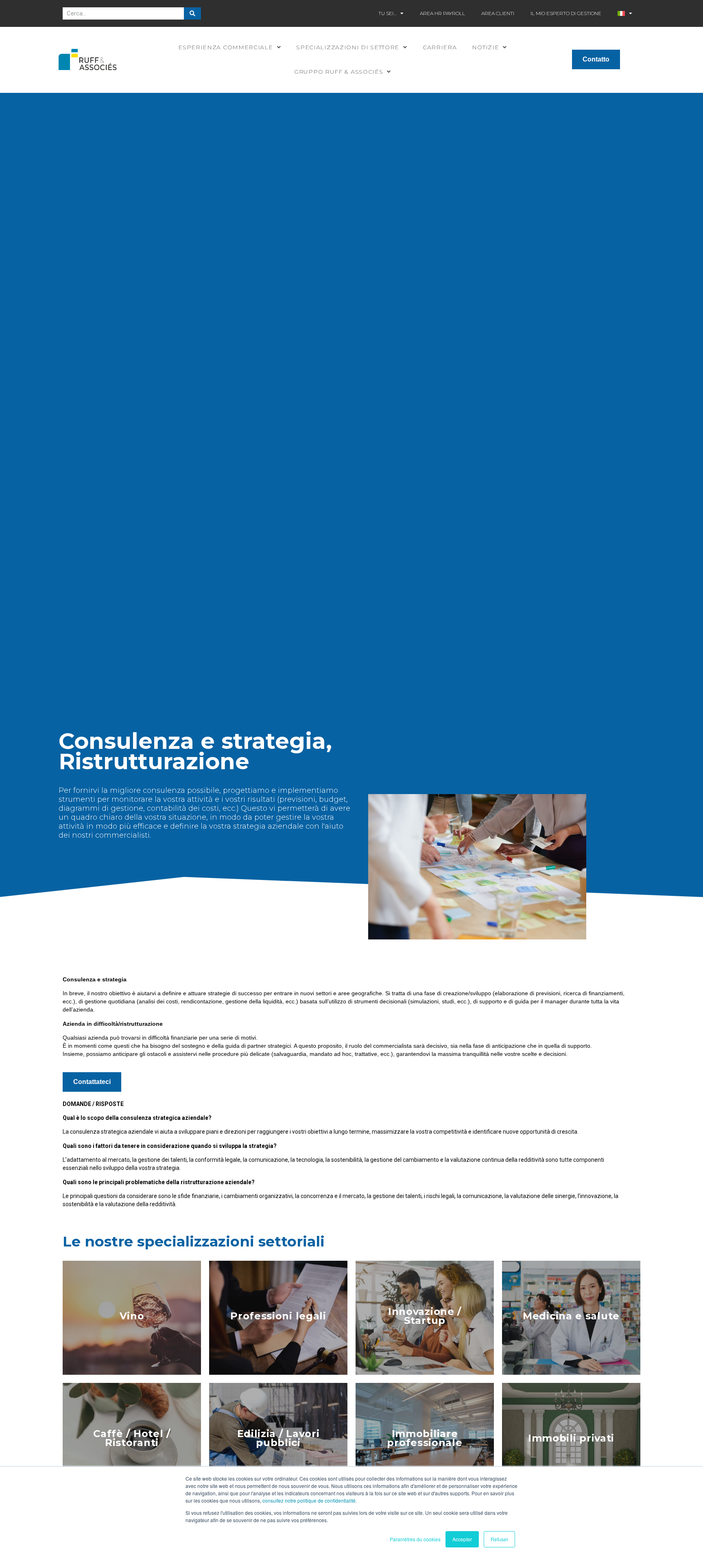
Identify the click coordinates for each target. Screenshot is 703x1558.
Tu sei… (387, 13)
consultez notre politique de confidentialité (309, 1500)
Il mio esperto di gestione (566, 13)
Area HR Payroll (442, 13)
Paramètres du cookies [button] (415, 1539)
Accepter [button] (462, 1539)
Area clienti (497, 13)
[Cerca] (192, 13)
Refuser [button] (499, 1539)
